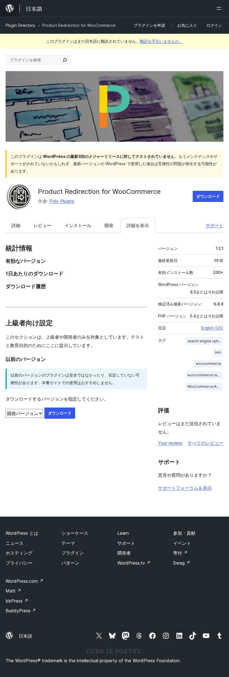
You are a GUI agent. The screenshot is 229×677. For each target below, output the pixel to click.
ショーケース (74, 533)
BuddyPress (21, 610)
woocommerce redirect (205, 375)
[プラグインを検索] (64, 60)
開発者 (124, 553)
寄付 (180, 553)
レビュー (42, 225)
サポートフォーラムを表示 (185, 488)
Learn (123, 533)
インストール (78, 225)
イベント (182, 543)
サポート (214, 225)
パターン (70, 563)
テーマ (68, 543)
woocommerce (208, 364)
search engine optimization (205, 341)
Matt (13, 591)
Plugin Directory (20, 25)
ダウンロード (208, 196)
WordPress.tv (134, 563)
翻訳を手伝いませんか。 (161, 41)
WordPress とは (22, 533)
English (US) (212, 328)
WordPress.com (25, 581)
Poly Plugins (61, 201)
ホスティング (19, 553)
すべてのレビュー (205, 443)
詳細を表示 (138, 225)
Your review (170, 443)
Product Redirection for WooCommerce (99, 191)
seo (218, 352)
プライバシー (19, 563)
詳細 (15, 225)
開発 (108, 225)
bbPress (17, 601)
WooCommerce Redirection (205, 386)
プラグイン (72, 553)
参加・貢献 (184, 533)
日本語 (25, 636)
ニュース (14, 543)
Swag (181, 563)
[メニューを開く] (220, 8)
